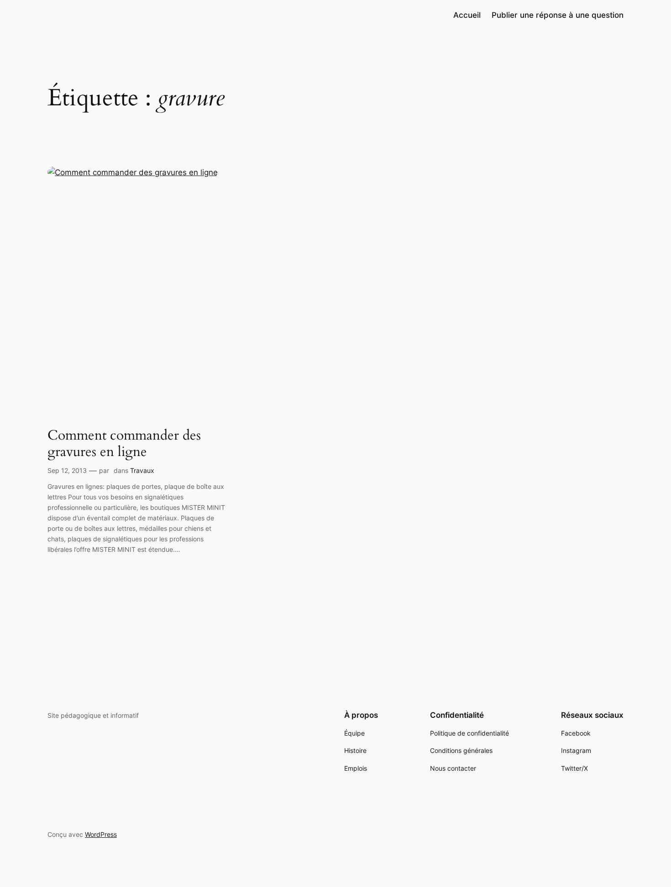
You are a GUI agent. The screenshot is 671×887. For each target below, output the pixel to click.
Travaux (142, 470)
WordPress (101, 834)
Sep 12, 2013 (67, 470)
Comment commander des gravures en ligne (124, 444)
